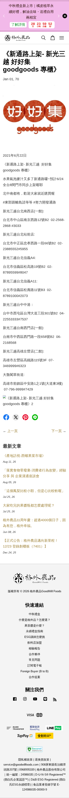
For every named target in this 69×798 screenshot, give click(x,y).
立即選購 (34, 27)
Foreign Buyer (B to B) (34, 671)
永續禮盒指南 (34, 631)
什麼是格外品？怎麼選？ (34, 619)
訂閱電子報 (34, 665)
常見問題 (34, 659)
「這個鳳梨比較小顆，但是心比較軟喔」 (34, 491)
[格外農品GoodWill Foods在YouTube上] (35, 700)
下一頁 (56, 431)
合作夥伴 (34, 654)
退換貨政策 (42, 759)
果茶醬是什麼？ (35, 625)
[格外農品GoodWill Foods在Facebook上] (14, 700)
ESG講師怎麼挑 (34, 636)
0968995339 (26, 769)
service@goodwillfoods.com (21, 764)
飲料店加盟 (34, 642)
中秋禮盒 (34, 614)
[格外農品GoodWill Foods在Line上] (45, 700)
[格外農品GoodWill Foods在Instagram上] (25, 700)
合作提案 (34, 677)
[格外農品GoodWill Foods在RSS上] (55, 700)
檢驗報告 (34, 648)
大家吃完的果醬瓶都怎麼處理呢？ (29, 505)
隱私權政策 (25, 759)
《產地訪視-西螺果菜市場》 (24, 456)
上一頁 (12, 431)
